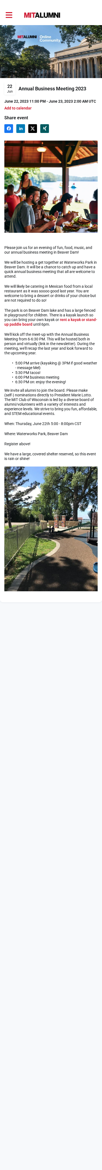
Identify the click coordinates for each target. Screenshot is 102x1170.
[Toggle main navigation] (8, 15)
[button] (18, 108)
